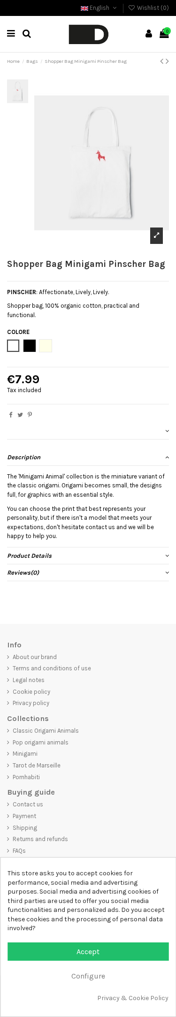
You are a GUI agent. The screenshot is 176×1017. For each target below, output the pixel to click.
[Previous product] (163, 61)
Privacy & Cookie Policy (132, 998)
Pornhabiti (26, 777)
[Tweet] (20, 414)
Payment (24, 816)
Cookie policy (31, 691)
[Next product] (167, 61)
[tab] (88, 431)
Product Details (29, 555)
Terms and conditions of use (52, 668)
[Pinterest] (30, 414)
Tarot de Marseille (37, 765)
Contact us (28, 804)
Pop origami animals (41, 742)
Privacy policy (31, 702)
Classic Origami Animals (46, 730)
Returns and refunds (40, 838)
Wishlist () (152, 7)
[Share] (10, 414)
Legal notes (29, 679)
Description (23, 457)
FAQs (19, 850)
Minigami (25, 753)
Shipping (25, 827)
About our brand (35, 656)
